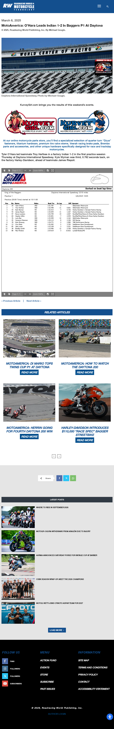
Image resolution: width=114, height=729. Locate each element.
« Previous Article (10, 300)
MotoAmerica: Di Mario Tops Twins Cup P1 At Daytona (29, 365)
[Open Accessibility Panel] (110, 717)
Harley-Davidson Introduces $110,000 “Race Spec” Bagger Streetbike (84, 431)
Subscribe (31, 684)
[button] (99, 6)
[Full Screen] (52, 170)
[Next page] (9, 170)
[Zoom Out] (25, 170)
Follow (32, 669)
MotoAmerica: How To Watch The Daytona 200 (85, 365)
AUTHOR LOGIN (57, 713)
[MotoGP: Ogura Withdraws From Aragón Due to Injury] (18, 541)
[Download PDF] (48, 170)
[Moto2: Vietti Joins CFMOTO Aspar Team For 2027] (18, 613)
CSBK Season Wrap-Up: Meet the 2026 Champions (60, 579)
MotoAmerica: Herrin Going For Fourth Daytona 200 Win (29, 429)
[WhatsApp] (73, 478)
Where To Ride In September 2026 (52, 507)
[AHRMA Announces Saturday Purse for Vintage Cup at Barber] (18, 565)
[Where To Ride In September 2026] (18, 517)
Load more (56, 630)
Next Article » (34, 300)
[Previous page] (4, 170)
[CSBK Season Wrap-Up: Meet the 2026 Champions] (18, 589)
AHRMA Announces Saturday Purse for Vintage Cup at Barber (66, 555)
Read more (29, 372)
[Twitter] (66, 478)
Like (34, 661)
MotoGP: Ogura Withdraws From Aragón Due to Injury (63, 531)
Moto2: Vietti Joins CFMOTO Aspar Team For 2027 (59, 603)
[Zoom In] (30, 170)
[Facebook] (59, 478)
